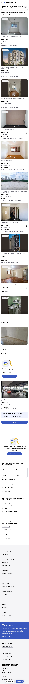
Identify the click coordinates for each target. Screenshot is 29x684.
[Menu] (2, 2)
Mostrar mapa (10, 681)
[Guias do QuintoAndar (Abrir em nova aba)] (8, 643)
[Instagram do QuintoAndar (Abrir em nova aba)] (5, 643)
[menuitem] (5, 432)
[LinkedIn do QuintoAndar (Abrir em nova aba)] (11, 643)
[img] (14, 26)
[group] (14, 32)
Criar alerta (20, 681)
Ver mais (14, 422)
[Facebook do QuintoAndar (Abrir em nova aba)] (3, 643)
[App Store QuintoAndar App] (14, 665)
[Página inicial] (10, 2)
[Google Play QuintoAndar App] (6, 665)
